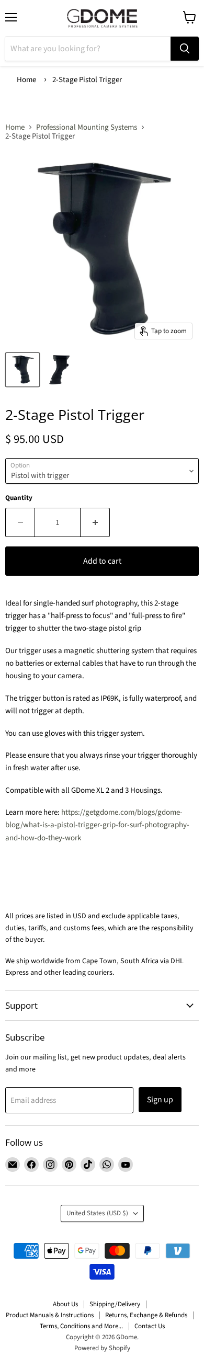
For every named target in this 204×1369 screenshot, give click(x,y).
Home (26, 79)
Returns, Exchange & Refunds (146, 1315)
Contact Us (149, 1326)
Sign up (160, 1099)
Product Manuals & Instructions (50, 1315)
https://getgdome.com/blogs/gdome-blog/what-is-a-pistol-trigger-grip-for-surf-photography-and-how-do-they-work (97, 825)
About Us (65, 1304)
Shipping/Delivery (114, 1304)
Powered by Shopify (102, 1348)
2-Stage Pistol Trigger (87, 79)
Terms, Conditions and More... (81, 1326)
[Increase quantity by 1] (95, 522)
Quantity (18, 498)
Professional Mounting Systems (86, 127)
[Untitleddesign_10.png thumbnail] (22, 369)
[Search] (185, 49)
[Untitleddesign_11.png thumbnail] (59, 369)
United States (97, 1213)
